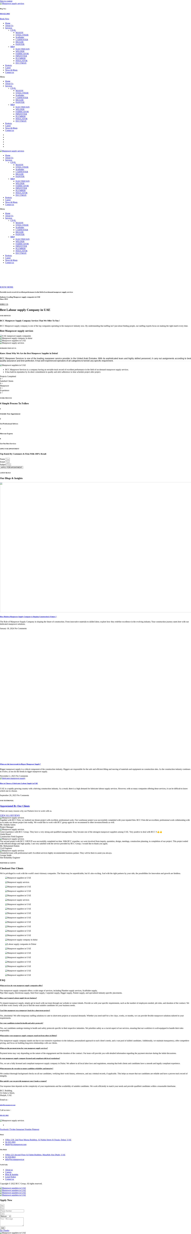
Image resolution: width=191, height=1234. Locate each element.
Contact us (9, 72)
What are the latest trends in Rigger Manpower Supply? (20, 764)
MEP (12, 47)
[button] (95, 77)
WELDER (20, 51)
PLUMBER (21, 58)
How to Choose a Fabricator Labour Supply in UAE (19, 783)
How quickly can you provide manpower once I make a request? (23, 1081)
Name (2, 459)
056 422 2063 (5, 14)
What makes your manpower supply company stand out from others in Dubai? (28, 1036)
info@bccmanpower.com (7, 1105)
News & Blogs (11, 70)
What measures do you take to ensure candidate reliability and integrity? (26, 1068)
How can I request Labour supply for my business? (18, 998)
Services (8, 28)
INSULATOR (21, 61)
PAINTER (20, 44)
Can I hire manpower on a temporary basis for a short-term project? (25, 1010)
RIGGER (20, 42)
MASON (19, 32)
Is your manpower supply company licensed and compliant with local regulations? (30, 1058)
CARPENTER (22, 40)
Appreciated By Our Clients (15, 806)
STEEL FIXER (22, 35)
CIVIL (13, 30)
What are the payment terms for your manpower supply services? (24, 1048)
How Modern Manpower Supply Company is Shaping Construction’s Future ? (28, 617)
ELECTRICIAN (22, 49)
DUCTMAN (21, 63)
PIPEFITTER (21, 56)
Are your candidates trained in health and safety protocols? (21, 1023)
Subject (3, 464)
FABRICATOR (22, 54)
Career (8, 68)
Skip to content (6, 1)
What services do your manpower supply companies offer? (21, 985)
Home (7, 23)
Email (2, 462)
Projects (8, 65)
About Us (9, 25)
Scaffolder (20, 37)
